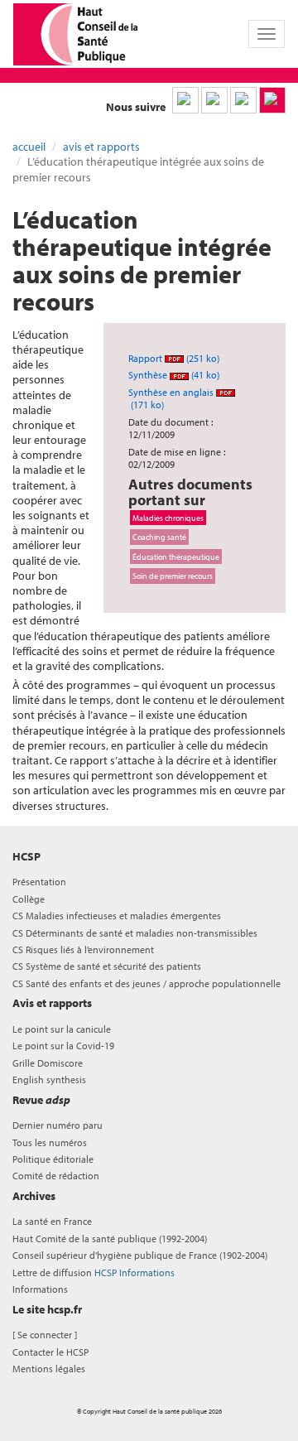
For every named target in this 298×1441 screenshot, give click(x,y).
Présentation (39, 881)
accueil (29, 146)
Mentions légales (48, 1368)
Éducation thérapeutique (175, 556)
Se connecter (44, 1334)
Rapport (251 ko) (173, 358)
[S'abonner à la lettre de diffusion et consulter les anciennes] (272, 100)
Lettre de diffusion (93, 1272)
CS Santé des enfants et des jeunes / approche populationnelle (146, 983)
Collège (28, 899)
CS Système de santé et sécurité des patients (106, 966)
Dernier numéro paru (57, 1125)
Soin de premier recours (172, 576)
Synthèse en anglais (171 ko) (172, 398)
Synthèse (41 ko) (173, 375)
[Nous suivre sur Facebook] (243, 100)
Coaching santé (159, 537)
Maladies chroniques (168, 518)
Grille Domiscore (47, 1063)
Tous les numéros (49, 1142)
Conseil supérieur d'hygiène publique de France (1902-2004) (139, 1255)
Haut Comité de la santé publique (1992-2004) (109, 1238)
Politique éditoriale (53, 1159)
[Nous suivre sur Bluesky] (214, 100)
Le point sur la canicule (61, 1029)
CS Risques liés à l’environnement (83, 949)
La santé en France (52, 1221)
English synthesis (49, 1079)
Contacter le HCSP (50, 1352)
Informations (40, 1289)
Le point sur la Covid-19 (63, 1045)
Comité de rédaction (55, 1175)
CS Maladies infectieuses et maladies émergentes (116, 915)
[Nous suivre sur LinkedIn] (185, 100)
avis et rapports (101, 146)
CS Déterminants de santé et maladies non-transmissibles (134, 933)
